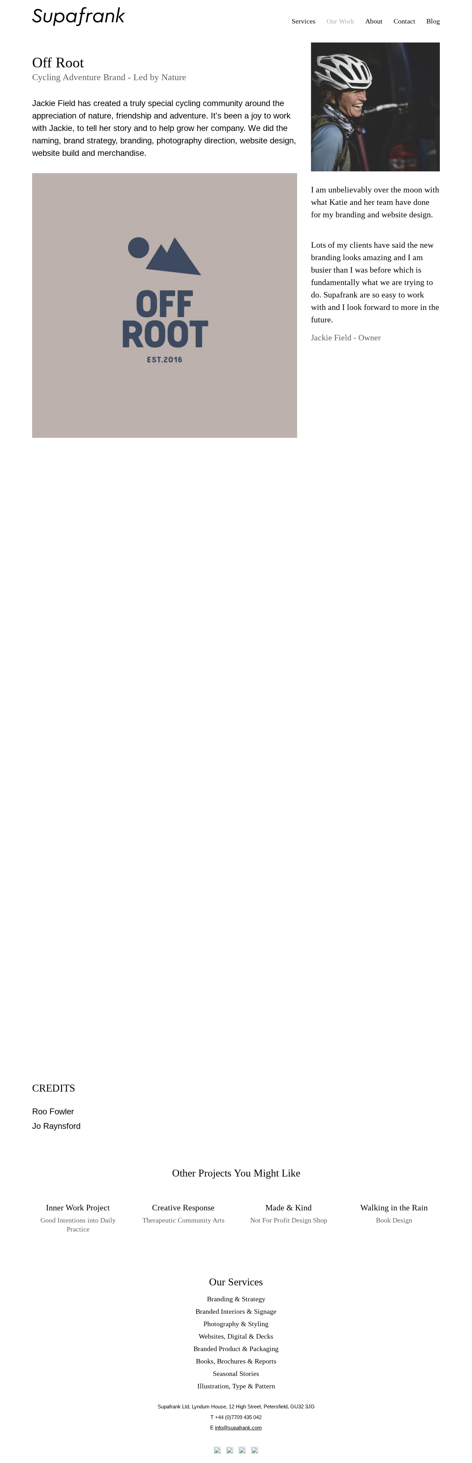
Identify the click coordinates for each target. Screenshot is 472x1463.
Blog (433, 21)
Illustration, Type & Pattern (236, 1386)
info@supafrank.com (238, 1428)
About (374, 21)
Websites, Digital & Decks (236, 1336)
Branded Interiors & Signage (236, 1311)
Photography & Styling (236, 1324)
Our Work (340, 21)
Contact (404, 21)
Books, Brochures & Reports (236, 1361)
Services (303, 21)
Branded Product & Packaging (236, 1348)
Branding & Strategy (236, 1299)
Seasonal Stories (236, 1373)
